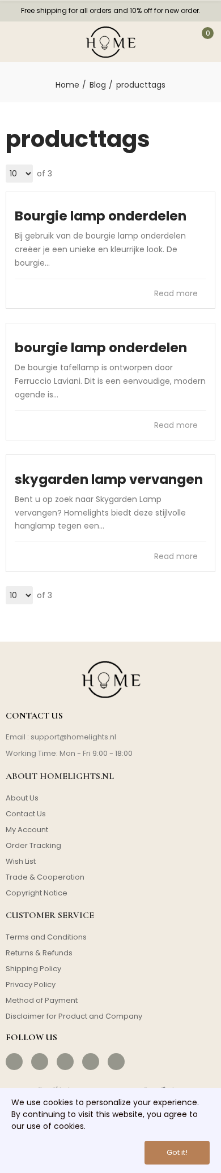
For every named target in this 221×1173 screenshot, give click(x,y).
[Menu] (16, 41)
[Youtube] (90, 1061)
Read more (177, 293)
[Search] (44, 41)
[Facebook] (14, 1061)
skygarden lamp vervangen (109, 479)
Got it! (177, 1152)
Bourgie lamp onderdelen (100, 216)
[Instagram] (39, 1061)
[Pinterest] (65, 1061)
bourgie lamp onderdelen (101, 348)
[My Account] (175, 41)
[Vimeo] (116, 1061)
